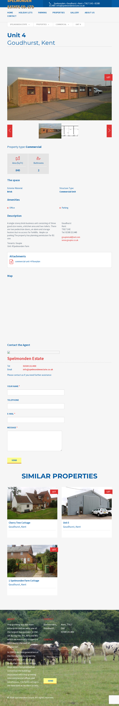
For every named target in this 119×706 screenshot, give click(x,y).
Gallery (74, 12)
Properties (59, 12)
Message (11, 427)
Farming (42, 12)
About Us (89, 12)
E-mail (10, 413)
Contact (11, 16)
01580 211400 (29, 366)
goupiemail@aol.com (71, 237)
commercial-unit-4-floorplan (27, 261)
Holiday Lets (25, 12)
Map (10, 276)
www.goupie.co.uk (70, 240)
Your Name (12, 386)
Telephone (13, 400)
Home (10, 12)
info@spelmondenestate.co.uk (38, 369)
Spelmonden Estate (25, 358)
